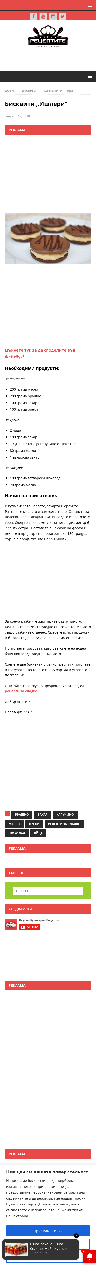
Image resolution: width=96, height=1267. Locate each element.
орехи (34, 824)
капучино (65, 815)
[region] (48, 1215)
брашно (22, 815)
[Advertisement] (50, 58)
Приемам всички (48, 1230)
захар (43, 815)
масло (14, 824)
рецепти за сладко (21, 691)
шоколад (17, 833)
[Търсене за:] (48, 891)
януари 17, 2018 (18, 116)
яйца (38, 833)
